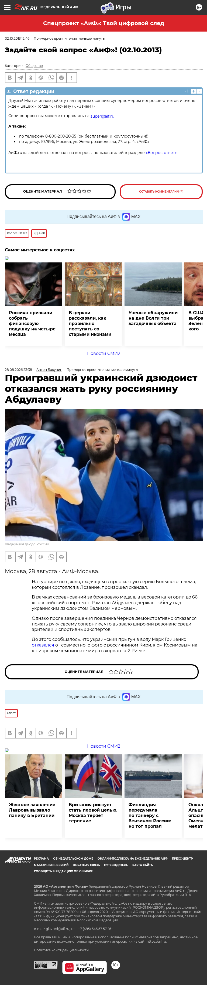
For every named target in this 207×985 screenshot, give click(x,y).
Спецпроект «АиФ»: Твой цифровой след (103, 23)
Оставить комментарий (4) (161, 191)
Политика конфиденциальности (61, 950)
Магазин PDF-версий (51, 865)
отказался (43, 645)
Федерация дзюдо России (27, 544)
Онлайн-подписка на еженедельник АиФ (133, 858)
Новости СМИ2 (103, 353)
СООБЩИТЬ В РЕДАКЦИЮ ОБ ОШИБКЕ (63, 871)
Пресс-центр (182, 858)
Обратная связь (86, 865)
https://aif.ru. (157, 941)
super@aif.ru (102, 116)
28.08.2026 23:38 (18, 370)
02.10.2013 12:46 (17, 38)
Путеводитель (116, 865)
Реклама (41, 858)
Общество (34, 66)
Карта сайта (142, 865)
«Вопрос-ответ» (161, 152)
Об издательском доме (73, 858)
